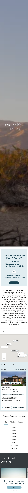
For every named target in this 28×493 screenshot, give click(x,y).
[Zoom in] (4, 355)
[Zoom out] (4, 358)
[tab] (6, 423)
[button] (9, 344)
